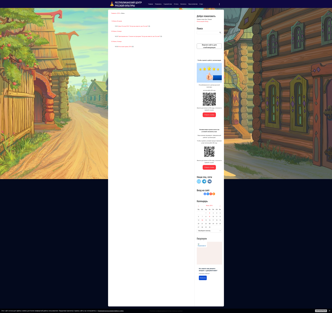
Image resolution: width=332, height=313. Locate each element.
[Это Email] (199, 181)
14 (202, 220)
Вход (206, 21)
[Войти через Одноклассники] (213, 194)
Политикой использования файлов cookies (111, 311)
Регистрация (200, 21)
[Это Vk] (210, 181)
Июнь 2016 (209, 205)
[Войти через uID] (205, 194)
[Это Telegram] (204, 181)
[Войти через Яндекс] (210, 194)
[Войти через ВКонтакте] (208, 194)
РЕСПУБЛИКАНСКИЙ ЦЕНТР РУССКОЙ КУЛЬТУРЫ (128, 4)
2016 (118, 13)
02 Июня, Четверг (116, 41)
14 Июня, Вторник (116, 21)
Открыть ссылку (209, 115)
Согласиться (321, 310)
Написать (203, 278)
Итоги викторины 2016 (125, 46)
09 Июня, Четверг (116, 31)
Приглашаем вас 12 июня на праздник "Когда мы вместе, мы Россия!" (139, 36)
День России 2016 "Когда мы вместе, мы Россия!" (133, 26)
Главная (113, 13)
